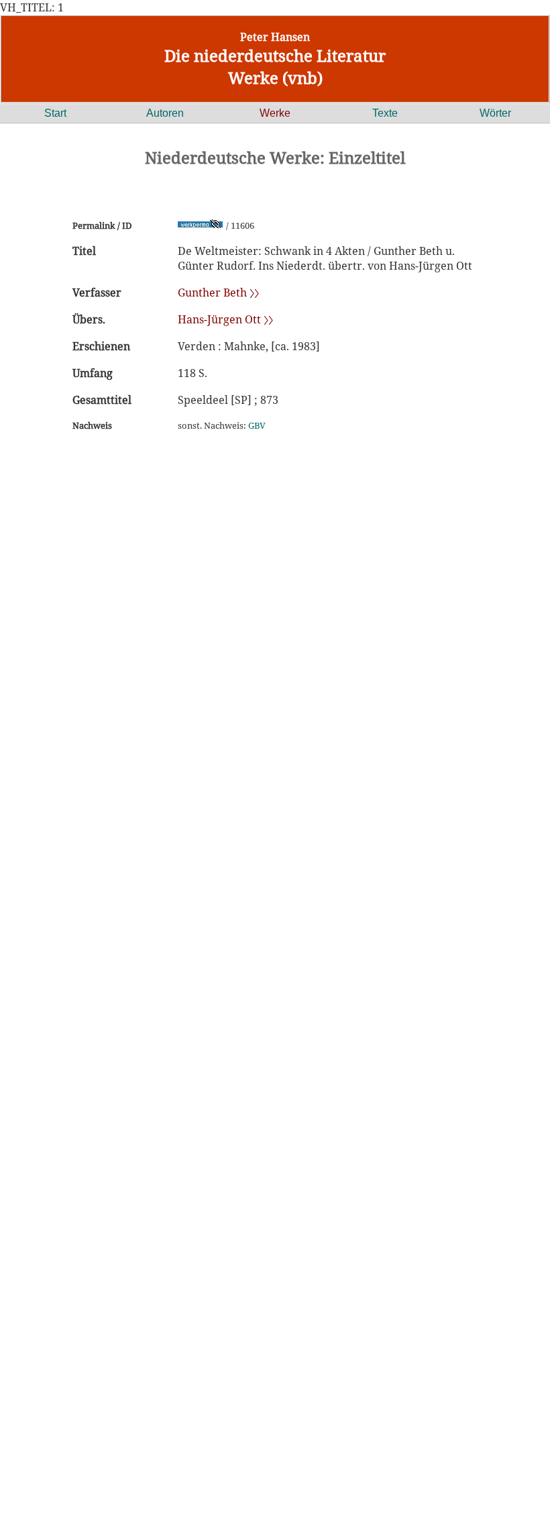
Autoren (165, 113)
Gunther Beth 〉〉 (218, 292)
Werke (275, 113)
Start (55, 113)
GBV (257, 425)
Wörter (495, 113)
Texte (385, 113)
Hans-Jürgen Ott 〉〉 (225, 319)
